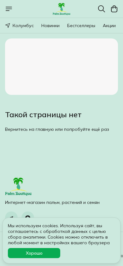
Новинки (50, 25)
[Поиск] (101, 9)
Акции (109, 25)
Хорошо (34, 253)
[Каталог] (9, 9)
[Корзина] (114, 9)
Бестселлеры (81, 25)
